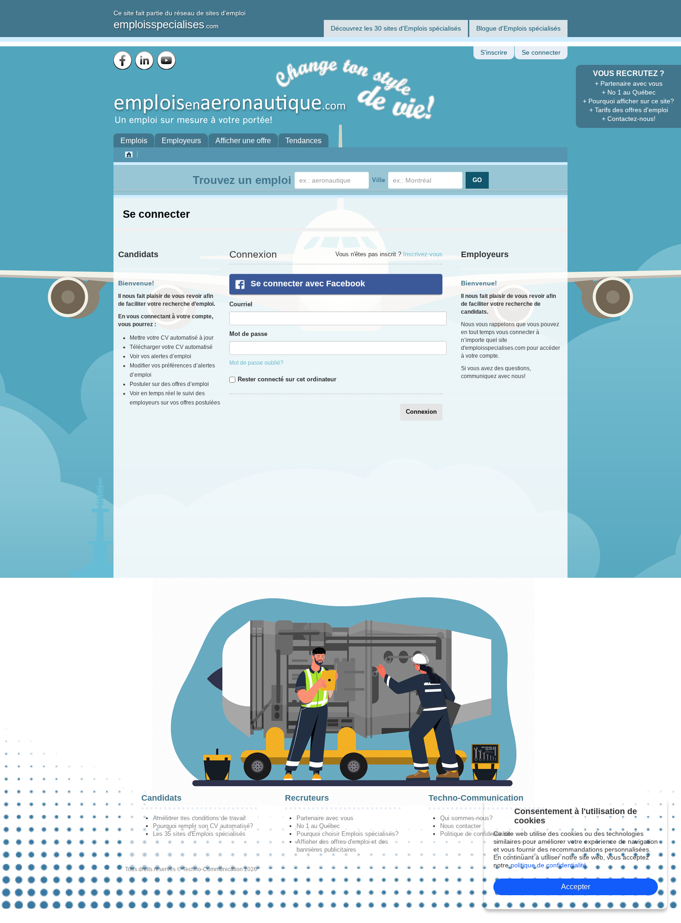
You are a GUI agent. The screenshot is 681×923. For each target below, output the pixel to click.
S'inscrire (493, 52)
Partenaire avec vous (324, 818)
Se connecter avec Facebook (308, 283)
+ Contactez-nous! (629, 118)
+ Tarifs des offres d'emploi (628, 110)
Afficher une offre (243, 141)
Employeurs (181, 141)
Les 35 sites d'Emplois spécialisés (199, 833)
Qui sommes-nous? (466, 818)
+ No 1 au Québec (629, 92)
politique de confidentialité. (549, 865)
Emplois (133, 141)
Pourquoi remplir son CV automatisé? (203, 825)
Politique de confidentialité (475, 833)
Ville (378, 180)
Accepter (575, 887)
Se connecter (541, 52)
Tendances (303, 141)
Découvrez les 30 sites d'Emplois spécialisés (396, 28)
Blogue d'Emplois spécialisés (518, 28)
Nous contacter (460, 825)
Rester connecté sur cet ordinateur (287, 379)
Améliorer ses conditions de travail (199, 818)
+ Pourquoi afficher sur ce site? (628, 101)
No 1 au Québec (318, 825)
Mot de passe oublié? (256, 363)
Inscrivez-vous (422, 254)
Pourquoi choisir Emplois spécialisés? (347, 833)
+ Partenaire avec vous (628, 83)
